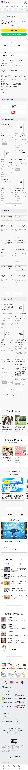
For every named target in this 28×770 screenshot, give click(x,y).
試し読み (10, 382)
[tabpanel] (14, 535)
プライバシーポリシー (18, 730)
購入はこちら (14, 30)
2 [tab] (12, 549)
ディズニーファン (6, 716)
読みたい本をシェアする (15, 34)
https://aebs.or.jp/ (5, 751)
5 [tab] (16, 549)
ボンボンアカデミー (6, 713)
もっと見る (14, 604)
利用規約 (17, 728)
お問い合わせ (11, 728)
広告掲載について (7, 730)
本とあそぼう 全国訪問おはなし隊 (10, 721)
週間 (7, 564)
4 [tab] (15, 549)
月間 (20, 564)
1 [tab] (11, 549)
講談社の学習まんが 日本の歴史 (9, 719)
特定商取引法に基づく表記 (13, 733)
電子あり (4, 143)
